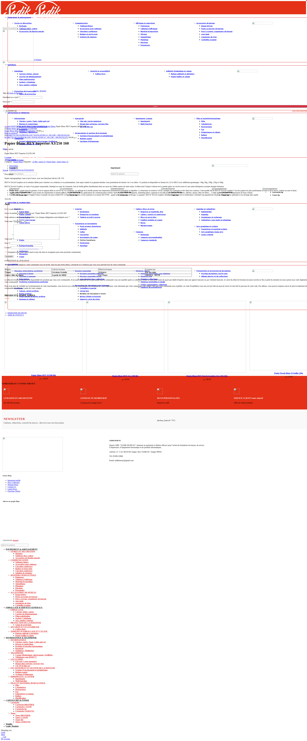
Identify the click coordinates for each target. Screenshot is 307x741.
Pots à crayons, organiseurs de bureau (30, 599)
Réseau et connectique (24, 644)
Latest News (12, 489)
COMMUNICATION (19, 560)
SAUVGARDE (17, 659)
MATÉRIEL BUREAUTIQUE (23, 575)
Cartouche (15, 702)
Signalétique (20, 584)
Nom (7, 243)
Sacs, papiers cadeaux (24, 620)
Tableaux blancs (22, 562)
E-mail (8, 248)
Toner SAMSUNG (22, 722)
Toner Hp (19, 720)
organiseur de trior (23, 603)
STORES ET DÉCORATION (23, 551)
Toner (13, 713)
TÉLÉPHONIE (17, 653)
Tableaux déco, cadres (24, 556)
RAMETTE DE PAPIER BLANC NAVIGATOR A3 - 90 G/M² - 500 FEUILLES (36, 137)
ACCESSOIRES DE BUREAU (23, 592)
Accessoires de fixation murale (27, 558)
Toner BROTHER (22, 715)
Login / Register (12, 726)
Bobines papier (21, 672)
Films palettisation (22, 616)
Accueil (8, 126)
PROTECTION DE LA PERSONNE (26, 623)
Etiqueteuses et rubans (24, 694)
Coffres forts (20, 629)
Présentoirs (19, 590)
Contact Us (12, 487)
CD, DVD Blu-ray (22, 666)
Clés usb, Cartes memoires (26, 661)
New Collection (14, 482)
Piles (17, 685)
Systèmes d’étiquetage (24, 674)
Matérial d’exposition (24, 582)
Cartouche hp (21, 709)
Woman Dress (13, 485)
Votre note (9, 221)
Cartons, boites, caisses (24, 612)
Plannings (19, 586)
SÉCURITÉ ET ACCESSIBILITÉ (25, 627)
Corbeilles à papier (23, 605)
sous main (19, 601)
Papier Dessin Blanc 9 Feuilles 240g (288, 373)
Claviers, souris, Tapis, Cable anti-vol (30, 642)
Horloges (19, 554)
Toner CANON (21, 718)
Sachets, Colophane (23, 618)
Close (3, 732)
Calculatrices (20, 687)
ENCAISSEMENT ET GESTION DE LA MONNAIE (33, 668)
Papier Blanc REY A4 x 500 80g (125, 376)
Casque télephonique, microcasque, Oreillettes (34, 655)
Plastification (20, 698)
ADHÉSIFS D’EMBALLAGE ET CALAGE (29, 631)
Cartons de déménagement (26, 614)
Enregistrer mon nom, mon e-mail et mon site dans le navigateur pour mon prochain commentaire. (44, 252)
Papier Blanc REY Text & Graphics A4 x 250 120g (206, 376)
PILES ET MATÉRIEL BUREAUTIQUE (28, 683)
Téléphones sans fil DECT (26, 657)
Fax (16, 692)
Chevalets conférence (23, 567)
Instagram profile (14, 480)
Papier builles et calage (24, 636)
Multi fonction (21, 681)
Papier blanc (51, 162)
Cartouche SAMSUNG (24, 711)
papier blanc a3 (62, 162)
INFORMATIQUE (18, 640)
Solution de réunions (23, 573)
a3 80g (35, 162)
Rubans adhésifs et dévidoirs (26, 633)
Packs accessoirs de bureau (26, 597)
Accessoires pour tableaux (25, 564)
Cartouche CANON (23, 707)
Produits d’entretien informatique (29, 646)
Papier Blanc (51, 126)
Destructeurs (20, 689)
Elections (19, 588)
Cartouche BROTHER (24, 705)
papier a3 (41, 162)
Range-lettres (20, 595)
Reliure (18, 696)
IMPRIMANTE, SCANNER (22, 677)
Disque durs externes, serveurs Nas (29, 664)
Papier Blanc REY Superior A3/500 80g (20, 131)
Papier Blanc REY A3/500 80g (43, 375)
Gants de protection (23, 625)
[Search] (303, 545)
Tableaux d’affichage (23, 579)
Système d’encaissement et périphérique (31, 670)
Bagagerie (19, 649)
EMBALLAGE (17, 610)
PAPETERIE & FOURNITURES (24, 126)
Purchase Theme (14, 491)
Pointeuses (19, 577)
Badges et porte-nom (23, 569)
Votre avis (9, 239)
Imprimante (20, 679)
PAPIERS (42, 126)
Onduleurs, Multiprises (24, 651)
